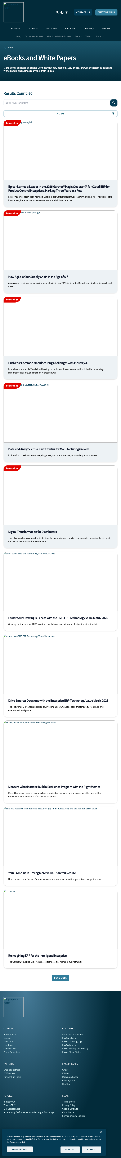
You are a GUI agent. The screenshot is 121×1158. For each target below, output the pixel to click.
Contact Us (83, 12)
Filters (60, 113)
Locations (8, 1045)
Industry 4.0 (9, 1101)
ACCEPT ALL (91, 1149)
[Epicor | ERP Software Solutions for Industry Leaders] (14, 12)
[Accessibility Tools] (66, 12)
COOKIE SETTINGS (19, 1149)
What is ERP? (10, 1105)
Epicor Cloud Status (71, 1052)
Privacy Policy (68, 1105)
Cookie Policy (31, 1139)
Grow (64, 1069)
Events (78, 36)
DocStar (66, 1084)
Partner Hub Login (12, 1077)
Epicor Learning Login (72, 1041)
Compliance (68, 1112)
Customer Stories (34, 36)
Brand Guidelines (12, 1052)
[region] (54, 1142)
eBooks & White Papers (59, 36)
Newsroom (9, 1041)
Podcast (100, 36)
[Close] (101, 1132)
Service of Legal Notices (73, 1115)
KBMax (65, 1073)
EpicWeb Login (69, 1045)
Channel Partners (12, 1069)
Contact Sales (10, 1048)
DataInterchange (70, 1077)
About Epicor (10, 1034)
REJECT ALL (70, 1149)
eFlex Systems (69, 1080)
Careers (7, 1038)
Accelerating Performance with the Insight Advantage (29, 1112)
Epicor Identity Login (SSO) (75, 1048)
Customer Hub (106, 12)
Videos (89, 36)
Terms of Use (68, 1101)
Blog (18, 36)
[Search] (113, 102)
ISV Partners (9, 1073)
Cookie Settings (70, 1108)
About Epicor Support (72, 1034)
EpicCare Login (69, 1038)
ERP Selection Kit (12, 1108)
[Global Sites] (62, 12)
